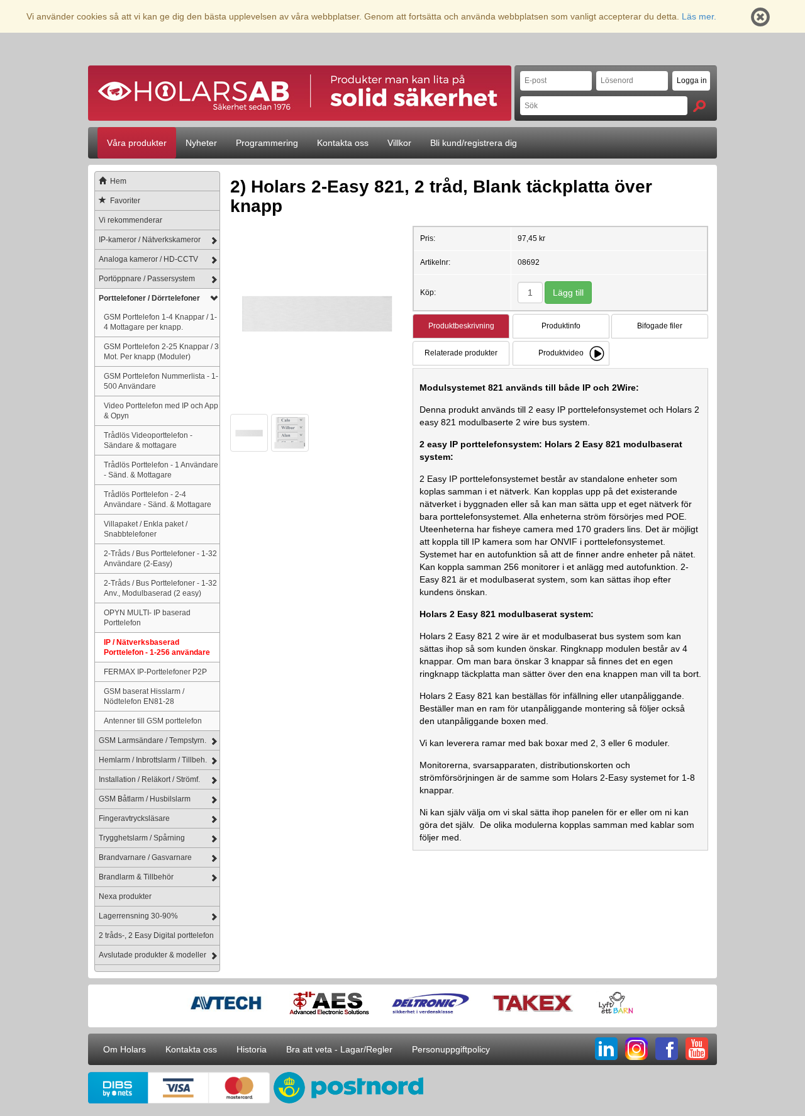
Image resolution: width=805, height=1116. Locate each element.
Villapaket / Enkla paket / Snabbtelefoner (145, 529)
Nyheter (201, 143)
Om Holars (124, 1049)
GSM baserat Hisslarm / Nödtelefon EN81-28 (144, 696)
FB (667, 1049)
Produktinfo (560, 325)
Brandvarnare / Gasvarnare (145, 857)
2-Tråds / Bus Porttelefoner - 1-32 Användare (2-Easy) (160, 558)
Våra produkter (137, 143)
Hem (118, 181)
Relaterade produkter (461, 353)
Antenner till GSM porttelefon (153, 721)
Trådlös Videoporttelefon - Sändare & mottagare (148, 440)
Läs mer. (699, 16)
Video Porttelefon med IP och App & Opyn (161, 410)
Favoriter (125, 200)
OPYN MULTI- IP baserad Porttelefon (147, 617)
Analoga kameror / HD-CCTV (148, 259)
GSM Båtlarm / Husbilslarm (145, 799)
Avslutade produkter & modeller (152, 955)
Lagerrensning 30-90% (138, 916)
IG (636, 1049)
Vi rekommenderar (130, 220)
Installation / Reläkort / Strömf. (149, 779)
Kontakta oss (343, 143)
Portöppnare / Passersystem (147, 278)
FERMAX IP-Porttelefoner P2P (155, 671)
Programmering (267, 143)
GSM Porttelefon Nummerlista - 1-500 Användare (161, 381)
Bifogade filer (659, 325)
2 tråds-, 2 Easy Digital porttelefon (156, 935)
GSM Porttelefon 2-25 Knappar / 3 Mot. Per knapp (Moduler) (161, 351)
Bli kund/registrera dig (473, 143)
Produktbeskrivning (461, 325)
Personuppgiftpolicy (451, 1049)
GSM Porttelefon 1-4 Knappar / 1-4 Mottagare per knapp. (160, 322)
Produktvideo (561, 353)
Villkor (399, 143)
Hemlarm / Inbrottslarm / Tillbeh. (153, 760)
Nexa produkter (125, 896)
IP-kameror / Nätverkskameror (150, 239)
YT (697, 1049)
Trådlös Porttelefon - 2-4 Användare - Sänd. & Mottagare (157, 499)
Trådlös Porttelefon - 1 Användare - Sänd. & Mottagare (161, 469)
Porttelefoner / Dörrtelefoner (149, 298)
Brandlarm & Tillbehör (136, 877)
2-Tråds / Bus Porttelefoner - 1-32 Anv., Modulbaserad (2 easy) (160, 588)
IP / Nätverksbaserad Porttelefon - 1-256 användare (157, 647)
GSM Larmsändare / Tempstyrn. (152, 740)
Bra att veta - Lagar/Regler (339, 1049)
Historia (251, 1049)
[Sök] (699, 106)
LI (606, 1049)
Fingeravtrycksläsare (134, 818)
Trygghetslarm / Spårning (142, 838)
